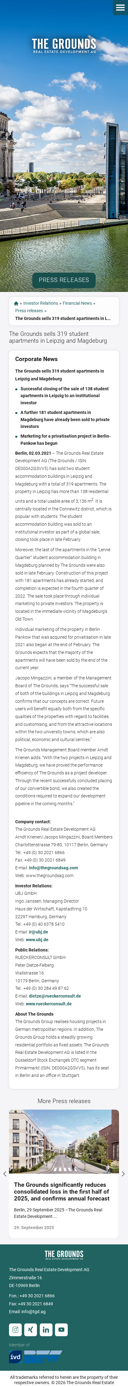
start (16, 303)
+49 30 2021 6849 (35, 1304)
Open (120, 7)
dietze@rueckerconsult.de (55, 996)
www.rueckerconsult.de (49, 1004)
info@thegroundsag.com (53, 868)
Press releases (29, 310)
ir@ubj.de (38, 932)
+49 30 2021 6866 (37, 1296)
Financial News (77, 303)
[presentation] (4, 1174)
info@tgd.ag (33, 1311)
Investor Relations (40, 303)
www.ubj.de (37, 939)
